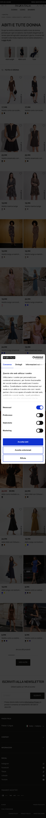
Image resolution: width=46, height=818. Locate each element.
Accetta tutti (23, 442)
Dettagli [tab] (18, 364)
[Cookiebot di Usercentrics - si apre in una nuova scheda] (32, 357)
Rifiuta (23, 458)
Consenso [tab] (7, 364)
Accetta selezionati (23, 450)
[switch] (39, 415)
